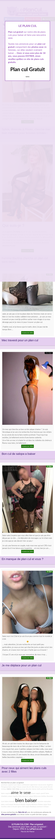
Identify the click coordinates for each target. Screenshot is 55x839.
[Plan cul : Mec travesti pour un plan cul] (27, 293)
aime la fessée (12, 806)
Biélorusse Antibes (40, 796)
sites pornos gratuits (8, 814)
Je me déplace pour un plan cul (21, 665)
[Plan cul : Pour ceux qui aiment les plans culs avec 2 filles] (27, 709)
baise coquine (5, 793)
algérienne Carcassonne (38, 785)
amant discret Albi (28, 787)
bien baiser (26, 800)
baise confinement (23, 785)
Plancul (31, 831)
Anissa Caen (39, 787)
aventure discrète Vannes (28, 789)
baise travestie (10, 801)
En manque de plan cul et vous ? (22, 559)
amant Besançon (14, 804)
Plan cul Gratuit (27, 69)
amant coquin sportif (38, 793)
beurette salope (27, 796)
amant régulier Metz (15, 796)
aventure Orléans (43, 806)
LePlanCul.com (35, 829)
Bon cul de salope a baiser (18, 453)
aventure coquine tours (9, 785)
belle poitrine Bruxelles (45, 789)
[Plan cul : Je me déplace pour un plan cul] (27, 603)
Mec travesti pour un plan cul (20, 340)
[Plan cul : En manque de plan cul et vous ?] (27, 499)
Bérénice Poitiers (37, 804)
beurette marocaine (44, 801)
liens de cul (22, 812)
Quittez (27, 76)
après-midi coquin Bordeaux (26, 806)
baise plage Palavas (15, 787)
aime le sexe (21, 793)
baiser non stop (13, 789)
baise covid (5, 804)
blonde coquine (26, 804)
